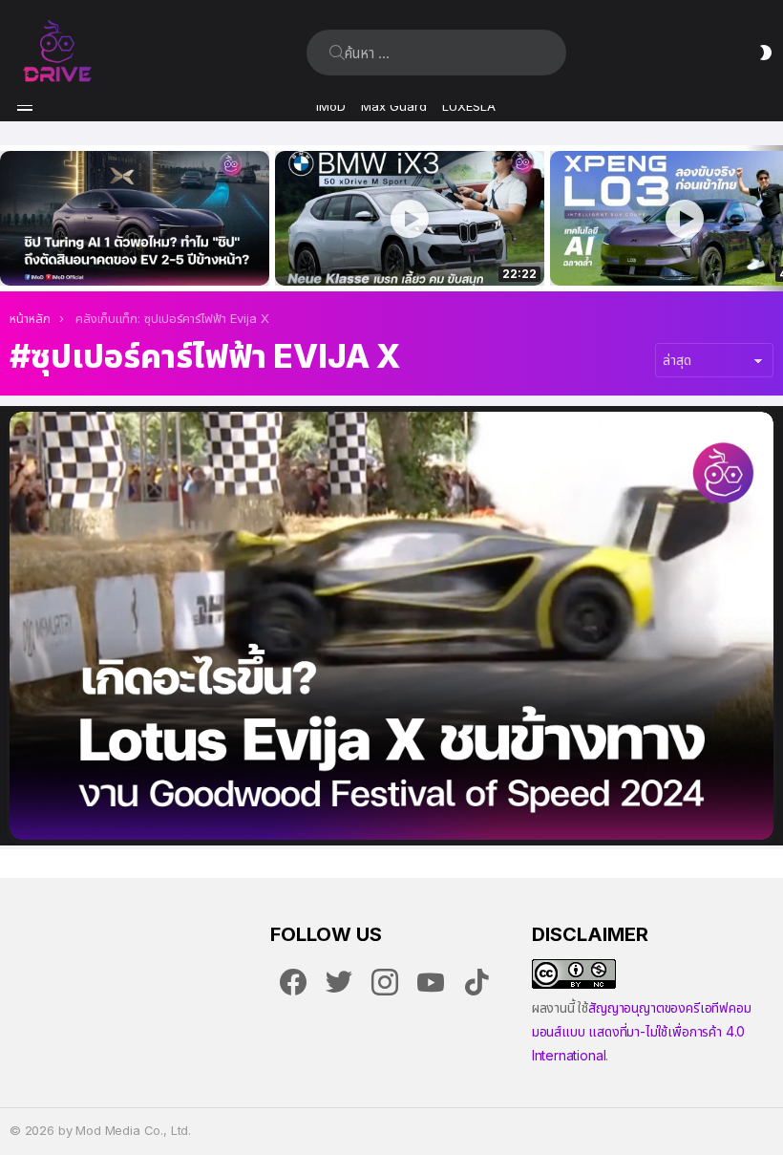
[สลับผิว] (765, 52)
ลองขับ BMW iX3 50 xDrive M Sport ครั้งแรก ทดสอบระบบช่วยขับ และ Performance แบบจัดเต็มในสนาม (398, 250)
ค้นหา (337, 52)
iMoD (331, 106)
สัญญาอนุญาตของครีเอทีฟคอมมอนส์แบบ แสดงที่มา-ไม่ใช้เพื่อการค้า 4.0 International (641, 1031)
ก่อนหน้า (9, 218)
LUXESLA (469, 106)
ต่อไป (773, 218)
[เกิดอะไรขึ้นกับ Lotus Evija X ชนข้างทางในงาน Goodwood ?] (391, 625)
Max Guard (394, 106)
